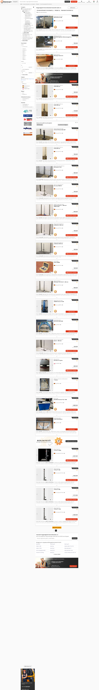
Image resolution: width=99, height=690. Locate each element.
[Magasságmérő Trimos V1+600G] (44, 455)
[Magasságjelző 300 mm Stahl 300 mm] (44, 110)
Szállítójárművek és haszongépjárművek (27, 34)
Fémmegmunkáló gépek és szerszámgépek (27, 9)
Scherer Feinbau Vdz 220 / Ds (70, 552)
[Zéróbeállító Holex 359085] (44, 267)
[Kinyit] (57, 33)
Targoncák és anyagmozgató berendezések (27, 39)
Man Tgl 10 (52, 550)
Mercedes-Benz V (68, 548)
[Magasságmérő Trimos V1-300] (44, 474)
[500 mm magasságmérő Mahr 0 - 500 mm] (44, 345)
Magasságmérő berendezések (28, 13)
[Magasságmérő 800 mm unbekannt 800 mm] (44, 248)
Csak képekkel (26, 104)
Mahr (24, 58)
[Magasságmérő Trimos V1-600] (44, 494)
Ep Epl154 (38, 544)
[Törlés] (52, 10)
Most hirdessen (73, 81)
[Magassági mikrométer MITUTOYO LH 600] (44, 22)
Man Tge (52, 546)
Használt (24, 94)
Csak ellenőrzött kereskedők (28, 107)
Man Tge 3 (52, 548)
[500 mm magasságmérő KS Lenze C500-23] (44, 190)
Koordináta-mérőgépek (29, 19)
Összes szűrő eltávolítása (42, 12)
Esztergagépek (27, 26)
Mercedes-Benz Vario (69, 550)
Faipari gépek (26, 35)
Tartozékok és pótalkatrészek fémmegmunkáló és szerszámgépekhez (29, 29)
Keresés (67, 1)
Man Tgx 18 (67, 544)
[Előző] (75, 122)
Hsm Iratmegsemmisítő (40, 550)
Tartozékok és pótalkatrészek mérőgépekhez (28, 22)
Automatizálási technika (28, 37)
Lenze (24, 56)
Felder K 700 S (39, 548)
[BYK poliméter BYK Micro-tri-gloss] (44, 365)
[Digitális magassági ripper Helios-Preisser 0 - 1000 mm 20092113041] (44, 210)
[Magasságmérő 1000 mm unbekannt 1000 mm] (44, 229)
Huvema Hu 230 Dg (40, 552)
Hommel (24, 55)
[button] (97, 2)
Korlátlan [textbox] (24, 83)
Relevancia (73, 7)
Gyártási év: (23, 70)
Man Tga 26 (52, 544)
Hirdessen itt (28, 666)
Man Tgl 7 (52, 552)
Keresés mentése (57, 527)
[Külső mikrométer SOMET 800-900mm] (44, 424)
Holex (24, 54)
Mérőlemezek (28, 17)
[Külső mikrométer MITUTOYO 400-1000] (44, 326)
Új (23, 92)
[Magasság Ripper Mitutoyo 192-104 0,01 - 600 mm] (44, 286)
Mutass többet (57, 554)
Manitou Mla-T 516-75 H (69, 546)
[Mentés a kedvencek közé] (77, 17)
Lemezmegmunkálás (28, 25)
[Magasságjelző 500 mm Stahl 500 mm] (44, 91)
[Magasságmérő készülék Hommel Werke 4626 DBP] (44, 134)
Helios (24, 52)
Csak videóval (25, 105)
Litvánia (26, 87)
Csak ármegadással (25, 69)
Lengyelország (27, 88)
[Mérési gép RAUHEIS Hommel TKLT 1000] (44, 404)
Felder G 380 (38, 546)
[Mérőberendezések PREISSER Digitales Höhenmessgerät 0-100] (44, 41)
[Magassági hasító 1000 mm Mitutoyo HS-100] (44, 172)
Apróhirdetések (26, 98)
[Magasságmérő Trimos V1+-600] (44, 514)
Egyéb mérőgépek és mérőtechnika (28, 15)
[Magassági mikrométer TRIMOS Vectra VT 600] (44, 306)
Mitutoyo (25, 50)
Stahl (24, 51)
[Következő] (52, 22)
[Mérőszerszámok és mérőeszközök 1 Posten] (44, 384)
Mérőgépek (26, 11)
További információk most (71, 441)
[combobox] (27, 84)
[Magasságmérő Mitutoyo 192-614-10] (44, 60)
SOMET (24, 59)
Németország (27, 85)
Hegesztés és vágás (28, 31)
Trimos (24, 48)
